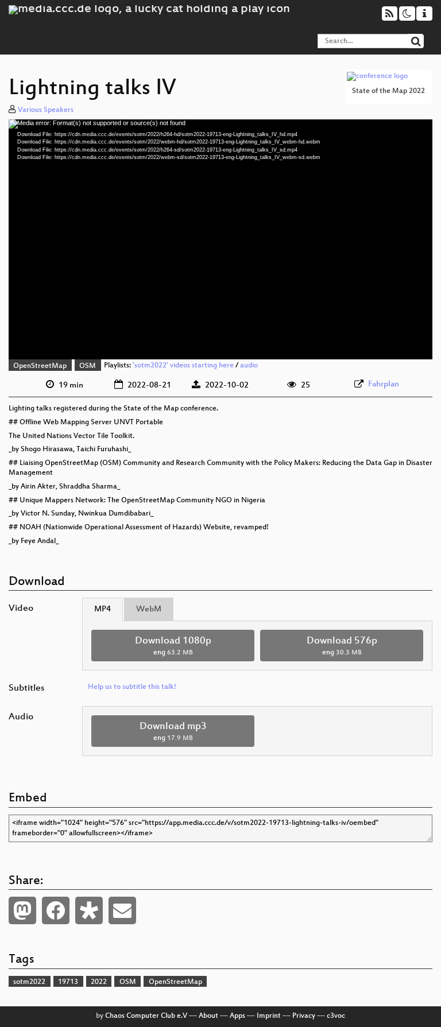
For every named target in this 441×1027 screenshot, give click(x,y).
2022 (99, 982)
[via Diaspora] (89, 910)
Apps (237, 1016)
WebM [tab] (148, 609)
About (208, 1016)
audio (249, 366)
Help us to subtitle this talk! (132, 687)
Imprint (269, 1016)
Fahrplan (383, 384)
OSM (87, 366)
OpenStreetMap (40, 366)
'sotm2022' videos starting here (183, 366)
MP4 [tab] (102, 609)
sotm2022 (29, 982)
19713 (68, 982)
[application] (220, 239)
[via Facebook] (55, 910)
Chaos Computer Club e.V (146, 1016)
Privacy (303, 1016)
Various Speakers (46, 110)
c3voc (336, 1016)
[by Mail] (122, 910)
